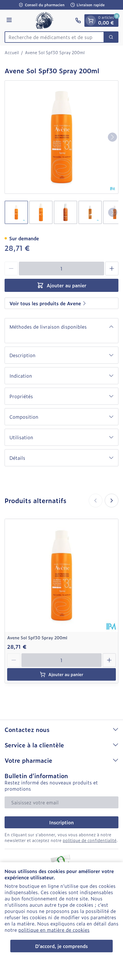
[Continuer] (112, 137)
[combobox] (54, 37)
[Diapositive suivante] (111, 500)
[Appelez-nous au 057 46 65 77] (78, 20)
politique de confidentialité (89, 840)
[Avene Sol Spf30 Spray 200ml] (61, 575)
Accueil (12, 52)
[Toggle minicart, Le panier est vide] (91, 20)
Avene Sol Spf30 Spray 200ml (37, 637)
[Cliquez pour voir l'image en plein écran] (61, 137)
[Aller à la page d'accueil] (44, 20)
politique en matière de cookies (54, 929)
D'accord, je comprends (61, 946)
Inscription (61, 822)
